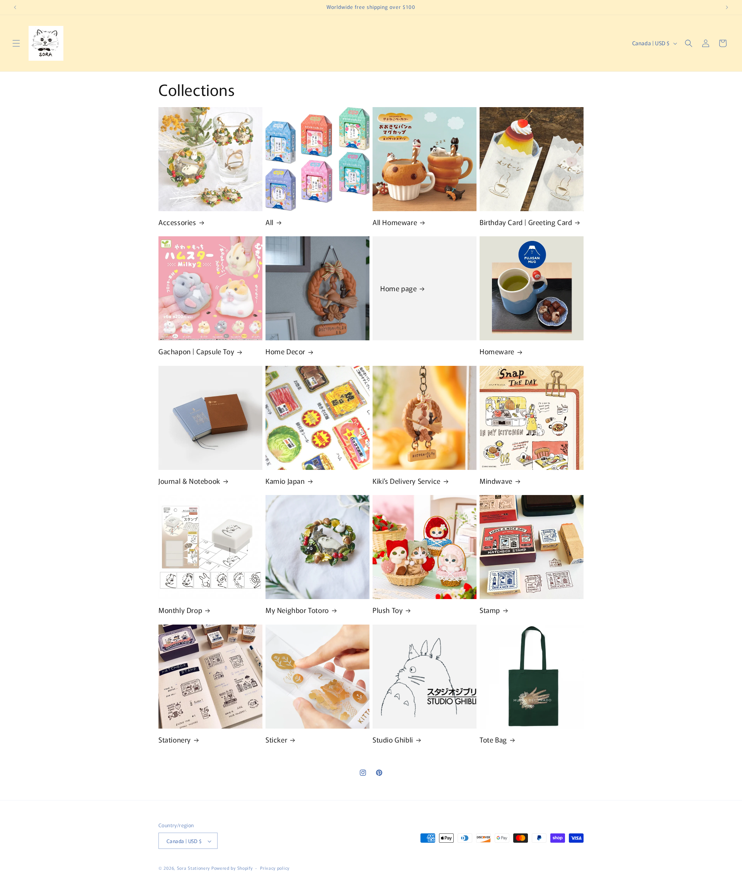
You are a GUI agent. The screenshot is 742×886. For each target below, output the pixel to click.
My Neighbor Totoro (297, 610)
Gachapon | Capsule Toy (196, 351)
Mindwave (496, 480)
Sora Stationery (193, 868)
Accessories (177, 222)
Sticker (276, 739)
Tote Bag (493, 739)
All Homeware (395, 222)
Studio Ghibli (393, 739)
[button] (16, 43)
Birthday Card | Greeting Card (526, 222)
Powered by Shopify (232, 868)
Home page (398, 288)
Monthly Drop (180, 610)
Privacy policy (274, 868)
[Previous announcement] (15, 7)
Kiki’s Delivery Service (407, 480)
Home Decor (285, 351)
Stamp (490, 610)
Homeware (497, 351)
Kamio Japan (285, 480)
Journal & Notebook (189, 480)
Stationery (174, 739)
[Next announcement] (726, 7)
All (269, 222)
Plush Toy (388, 610)
